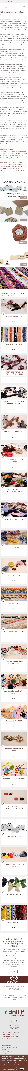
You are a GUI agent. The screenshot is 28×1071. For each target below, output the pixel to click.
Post (7, 53)
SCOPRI (14, 971)
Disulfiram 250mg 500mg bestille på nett (11, 158)
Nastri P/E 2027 (14, 603)
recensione (3, 164)
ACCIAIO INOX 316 (14, 837)
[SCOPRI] (11, 6)
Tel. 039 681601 (6, 1049)
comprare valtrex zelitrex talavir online (11, 155)
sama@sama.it (6, 1053)
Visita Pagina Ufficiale (6, 149)
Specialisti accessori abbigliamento (12, 1032)
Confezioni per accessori (9, 1034)
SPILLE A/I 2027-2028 (14, 316)
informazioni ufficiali (15, 162)
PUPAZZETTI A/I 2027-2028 (14, 432)
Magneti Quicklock (7, 1038)
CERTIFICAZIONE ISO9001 (14, 987)
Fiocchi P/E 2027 (14, 547)
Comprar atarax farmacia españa (16, 164)
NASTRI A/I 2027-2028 (14, 344)
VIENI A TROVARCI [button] (14, 1003)
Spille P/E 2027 (14, 575)
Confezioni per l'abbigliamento (10, 1036)
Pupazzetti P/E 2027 (14, 721)
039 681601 (10, 1)
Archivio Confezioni (14, 922)
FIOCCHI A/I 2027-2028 (14, 519)
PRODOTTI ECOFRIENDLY (14, 894)
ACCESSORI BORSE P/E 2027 (14, 779)
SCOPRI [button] (14, 321)
